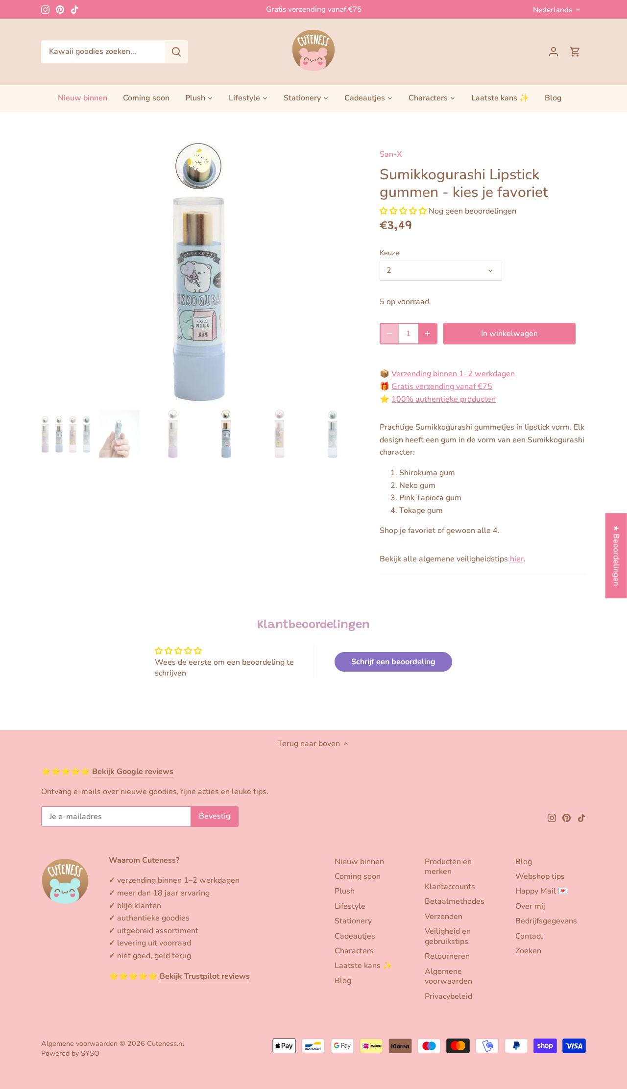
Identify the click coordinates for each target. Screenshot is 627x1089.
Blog (343, 980)
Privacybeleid (448, 996)
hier (517, 559)
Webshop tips (540, 876)
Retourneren (447, 956)
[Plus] (427, 333)
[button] (403, 211)
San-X (391, 154)
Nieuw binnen (359, 861)
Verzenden (443, 916)
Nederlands (552, 9)
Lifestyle (350, 906)
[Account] (553, 51)
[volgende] (341, 272)
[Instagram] (45, 9)
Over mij (530, 906)
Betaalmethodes (454, 901)
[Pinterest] (60, 9)
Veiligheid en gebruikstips (448, 936)
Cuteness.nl (165, 1043)
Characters (354, 950)
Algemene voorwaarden (448, 976)
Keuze (389, 253)
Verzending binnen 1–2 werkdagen (453, 373)
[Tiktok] (75, 9)
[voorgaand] (55, 272)
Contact (529, 936)
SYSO (90, 1053)
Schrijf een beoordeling (393, 661)
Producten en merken (448, 866)
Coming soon (358, 876)
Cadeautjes (355, 936)
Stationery (353, 921)
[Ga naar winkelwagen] (575, 51)
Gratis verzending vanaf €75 (314, 9)
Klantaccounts (450, 886)
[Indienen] (176, 52)
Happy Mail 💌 (541, 891)
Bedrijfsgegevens (546, 921)
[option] (199, 272)
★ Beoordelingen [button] (616, 555)
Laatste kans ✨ (363, 965)
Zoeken (528, 950)
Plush (345, 891)
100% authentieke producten (443, 399)
